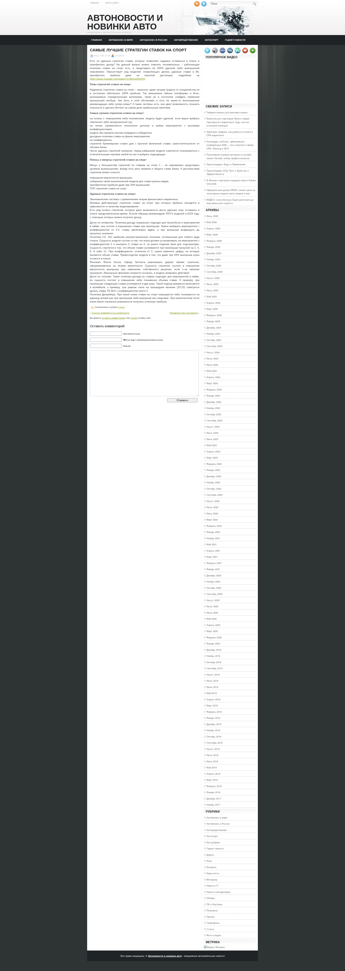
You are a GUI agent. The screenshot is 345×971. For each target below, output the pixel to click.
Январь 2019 (213, 718)
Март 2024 (212, 383)
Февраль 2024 (214, 389)
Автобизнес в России (153, 39)
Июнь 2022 (212, 513)
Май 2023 (211, 445)
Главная (94, 3)
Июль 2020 (212, 606)
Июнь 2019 (212, 687)
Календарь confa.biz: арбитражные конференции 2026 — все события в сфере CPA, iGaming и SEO (230, 145)
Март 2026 (212, 234)
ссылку (133, 317)
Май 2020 (211, 618)
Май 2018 (211, 767)
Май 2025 (211, 296)
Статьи (121, 307)
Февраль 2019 (214, 711)
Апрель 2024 (213, 377)
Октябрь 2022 (213, 488)
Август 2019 (213, 674)
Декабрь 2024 (213, 327)
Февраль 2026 (214, 240)
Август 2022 (213, 501)
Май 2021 (211, 544)
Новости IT (212, 885)
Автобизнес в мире (121, 39)
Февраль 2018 (214, 786)
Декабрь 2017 (213, 798)
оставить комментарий (113, 317)
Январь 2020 (213, 643)
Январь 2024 (213, 395)
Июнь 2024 (212, 364)
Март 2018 (212, 780)
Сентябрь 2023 (214, 420)
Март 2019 (212, 705)
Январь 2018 (213, 792)
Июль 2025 (212, 284)
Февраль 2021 (214, 563)
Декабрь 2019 (213, 649)
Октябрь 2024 (213, 340)
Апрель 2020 (213, 625)
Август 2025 (213, 278)
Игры (209, 861)
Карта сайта (112, 3)
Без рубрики (213, 842)
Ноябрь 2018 (213, 730)
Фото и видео (213, 935)
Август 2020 (213, 600)
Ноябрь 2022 (213, 482)
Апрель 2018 (213, 773)
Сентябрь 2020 (214, 594)
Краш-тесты (212, 873)
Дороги (210, 854)
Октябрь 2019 (213, 662)
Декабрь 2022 (213, 476)
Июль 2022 (212, 507)
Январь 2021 (213, 569)
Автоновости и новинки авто (125, 22)
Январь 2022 (213, 532)
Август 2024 (213, 352)
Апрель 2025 (213, 302)
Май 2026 (211, 222)
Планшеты (212, 910)
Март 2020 (212, 631)
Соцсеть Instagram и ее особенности (110, 312)
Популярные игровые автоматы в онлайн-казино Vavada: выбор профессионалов (229, 156)
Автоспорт (211, 39)
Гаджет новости (235, 39)
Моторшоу (212, 879)
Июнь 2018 (212, 761)
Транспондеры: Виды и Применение (225, 164)
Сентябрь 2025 (214, 271)
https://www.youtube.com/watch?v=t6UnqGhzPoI (117, 78)
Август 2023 (213, 426)
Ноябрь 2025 (213, 259)
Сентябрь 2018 (214, 742)
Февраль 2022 (214, 526)
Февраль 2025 (214, 315)
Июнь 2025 (212, 290)
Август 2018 (213, 749)
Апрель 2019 (213, 699)
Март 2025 (212, 309)
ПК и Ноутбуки (214, 904)
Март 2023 (212, 457)
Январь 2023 (213, 470)
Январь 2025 (213, 321)
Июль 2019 (212, 680)
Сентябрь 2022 (214, 494)
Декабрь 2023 (213, 402)
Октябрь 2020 (213, 587)
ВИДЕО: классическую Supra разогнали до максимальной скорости (230, 201)
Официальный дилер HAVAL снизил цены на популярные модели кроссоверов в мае (230, 191)
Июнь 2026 (212, 216)
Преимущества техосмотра (184, 312)
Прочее (210, 916)
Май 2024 (211, 371)
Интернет (211, 867)
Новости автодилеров (218, 892)
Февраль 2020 (214, 637)
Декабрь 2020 (213, 575)
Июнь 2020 (212, 612)
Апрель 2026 (213, 228)
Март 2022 (212, 519)
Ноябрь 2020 (213, 581)
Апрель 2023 (213, 451)
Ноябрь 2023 (213, 408)
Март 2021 (212, 556)
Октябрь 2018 (213, 736)
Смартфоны (212, 922)
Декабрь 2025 (213, 253)
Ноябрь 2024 (213, 333)
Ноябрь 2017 (213, 804)
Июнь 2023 (212, 439)
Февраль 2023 (214, 464)
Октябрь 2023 (213, 414)
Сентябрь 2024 (214, 346)
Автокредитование (186, 39)
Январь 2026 (213, 247)
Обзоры (210, 898)
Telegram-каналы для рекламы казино (227, 112)
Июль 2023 (212, 432)
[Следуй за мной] (204, 5)
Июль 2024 (212, 358)
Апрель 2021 (213, 550)
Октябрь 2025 (213, 265)
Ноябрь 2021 (213, 538)
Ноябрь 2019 (213, 656)
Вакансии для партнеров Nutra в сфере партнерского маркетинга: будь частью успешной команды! (227, 122)
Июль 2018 (212, 755)
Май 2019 (211, 693)
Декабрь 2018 (213, 724)
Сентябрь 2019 (214, 668)
